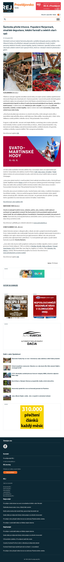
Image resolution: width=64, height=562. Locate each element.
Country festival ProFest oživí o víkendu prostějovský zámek (21, 543)
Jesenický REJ (6, 492)
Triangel (55, 246)
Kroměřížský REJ (7, 494)
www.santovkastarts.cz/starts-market (14, 253)
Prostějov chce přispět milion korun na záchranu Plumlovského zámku (24, 519)
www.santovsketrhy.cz (40, 223)
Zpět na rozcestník (7, 483)
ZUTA (13, 248)
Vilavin (21, 182)
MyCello (39, 246)
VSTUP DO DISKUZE (10, 285)
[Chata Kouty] (16, 307)
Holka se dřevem (47, 246)
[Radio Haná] (44, 307)
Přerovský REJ (6, 490)
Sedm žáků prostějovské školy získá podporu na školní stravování (22, 515)
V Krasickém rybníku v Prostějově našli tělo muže (17, 539)
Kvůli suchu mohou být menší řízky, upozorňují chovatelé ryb (20, 511)
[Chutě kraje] (48, 6)
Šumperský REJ (7, 486)
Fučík (35, 172)
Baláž (54, 172)
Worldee (33, 246)
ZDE (18, 133)
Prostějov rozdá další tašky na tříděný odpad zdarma (18, 523)
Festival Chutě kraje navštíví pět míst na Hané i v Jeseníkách (21, 547)
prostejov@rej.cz (11, 461)
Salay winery (41, 172)
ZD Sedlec (49, 172)
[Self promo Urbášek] (32, 417)
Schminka (50, 248)
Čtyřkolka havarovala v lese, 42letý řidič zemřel (17, 507)
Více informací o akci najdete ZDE (13, 202)
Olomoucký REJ (7, 488)
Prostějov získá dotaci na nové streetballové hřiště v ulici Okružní (22, 503)
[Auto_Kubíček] (32, 337)
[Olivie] (32, 274)
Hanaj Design (7, 248)
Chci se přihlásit (10, 472)
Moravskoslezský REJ (8, 496)
